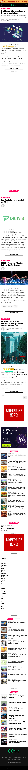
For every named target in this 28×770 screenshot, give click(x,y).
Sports (2, 603)
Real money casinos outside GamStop (15, 761)
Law (2, 590)
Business (3, 570)
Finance (3, 580)
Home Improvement (6, 586)
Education (3, 573)
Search (2, 395)
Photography (4, 593)
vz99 (6, 757)
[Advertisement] (14, 130)
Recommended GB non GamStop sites (20, 757)
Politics (3, 595)
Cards (2, 571)
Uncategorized (4, 610)
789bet (10, 757)
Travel (2, 608)
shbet (2, 757)
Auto (2, 567)
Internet (3, 588)
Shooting (3, 601)
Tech (2, 606)
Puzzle (2, 596)
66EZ (2, 526)
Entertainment (4, 575)
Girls (2, 583)
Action (2, 562)
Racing (2, 598)
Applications (4, 565)
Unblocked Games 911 (6, 525)
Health (2, 585)
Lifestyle (3, 591)
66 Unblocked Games (17, 768)
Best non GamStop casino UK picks (14, 762)
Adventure (3, 563)
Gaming (3, 581)
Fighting (3, 578)
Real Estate (4, 600)
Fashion (3, 576)
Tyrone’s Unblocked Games (7, 528)
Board (2, 568)
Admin (7, 20)
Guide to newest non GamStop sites (14, 759)
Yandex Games (4, 530)
